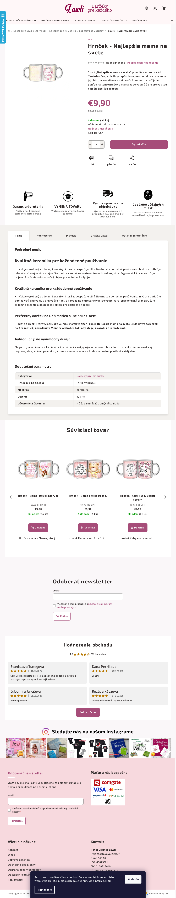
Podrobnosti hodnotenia (143, 63)
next (165, 497)
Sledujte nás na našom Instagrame (93, 731)
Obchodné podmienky (22, 865)
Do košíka (141, 144)
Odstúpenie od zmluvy (22, 875)
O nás (11, 855)
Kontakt (13, 850)
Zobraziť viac (88, 712)
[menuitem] (19, 20)
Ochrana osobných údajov (24, 870)
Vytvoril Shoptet (158, 893)
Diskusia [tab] (71, 236)
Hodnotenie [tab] (44, 236)
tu (109, 881)
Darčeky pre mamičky (90, 376)
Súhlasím (133, 879)
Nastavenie (44, 890)
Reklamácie (15, 880)
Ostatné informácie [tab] (134, 236)
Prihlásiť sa (62, 616)
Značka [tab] (99, 236)
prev (10, 497)
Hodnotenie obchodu (88, 644)
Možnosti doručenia (100, 129)
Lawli (91, 39)
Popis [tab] (18, 236)
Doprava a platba (19, 860)
